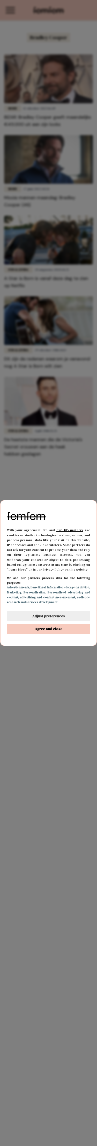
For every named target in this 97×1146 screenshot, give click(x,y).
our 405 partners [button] (69, 530)
